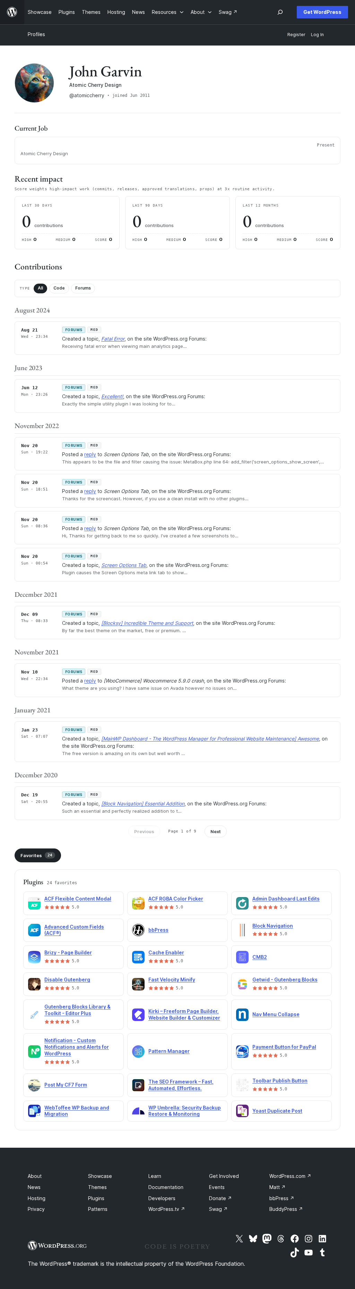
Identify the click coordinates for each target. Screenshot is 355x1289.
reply (90, 454)
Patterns (97, 1209)
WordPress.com (290, 1176)
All (40, 288)
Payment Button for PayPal (284, 1047)
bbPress (158, 930)
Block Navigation (272, 926)
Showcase (100, 1176)
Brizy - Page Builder (68, 952)
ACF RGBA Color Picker (175, 899)
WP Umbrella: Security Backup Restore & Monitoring (184, 1111)
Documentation (165, 1187)
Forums (83, 288)
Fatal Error (112, 339)
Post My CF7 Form (65, 1085)
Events (217, 1187)
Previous (144, 831)
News (34, 1187)
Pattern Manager (169, 1051)
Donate (220, 1198)
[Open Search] (280, 12)
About (35, 1176)
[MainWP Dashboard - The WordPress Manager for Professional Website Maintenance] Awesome (210, 739)
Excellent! (112, 396)
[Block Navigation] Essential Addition (142, 803)
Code (59, 288)
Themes (97, 1187)
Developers (161, 1198)
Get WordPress (322, 12)
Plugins (96, 1198)
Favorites (36, 855)
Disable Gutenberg (67, 979)
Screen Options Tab (123, 565)
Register (296, 34)
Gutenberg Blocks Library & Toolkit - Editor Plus (77, 1010)
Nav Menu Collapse (276, 1014)
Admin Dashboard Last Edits (286, 899)
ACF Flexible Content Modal (77, 899)
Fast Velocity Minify (171, 979)
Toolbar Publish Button (280, 1080)
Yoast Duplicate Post (277, 1111)
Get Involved (224, 1176)
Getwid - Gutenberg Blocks (285, 979)
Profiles (36, 34)
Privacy (36, 1209)
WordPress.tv (166, 1209)
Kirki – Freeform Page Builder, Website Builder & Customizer (184, 1014)
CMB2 (259, 957)
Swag (218, 1209)
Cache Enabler (166, 952)
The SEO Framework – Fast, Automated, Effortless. (181, 1085)
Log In (317, 34)
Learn (154, 1176)
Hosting (36, 1198)
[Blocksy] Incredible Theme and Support (147, 623)
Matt (277, 1187)
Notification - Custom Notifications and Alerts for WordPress (76, 1046)
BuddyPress (286, 1209)
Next (215, 831)
